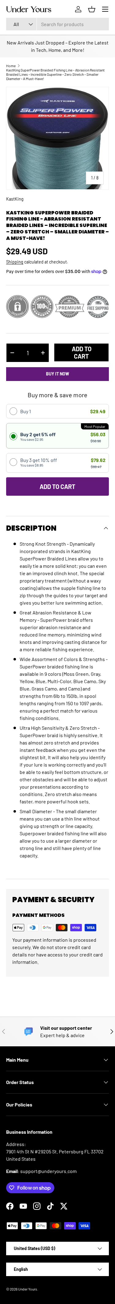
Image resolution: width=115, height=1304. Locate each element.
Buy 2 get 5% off (38, 436)
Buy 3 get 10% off (38, 462)
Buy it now (57, 373)
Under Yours (27, 1289)
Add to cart (81, 352)
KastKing (15, 199)
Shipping (14, 261)
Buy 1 (25, 411)
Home (11, 65)
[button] (91, 9)
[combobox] (57, 24)
